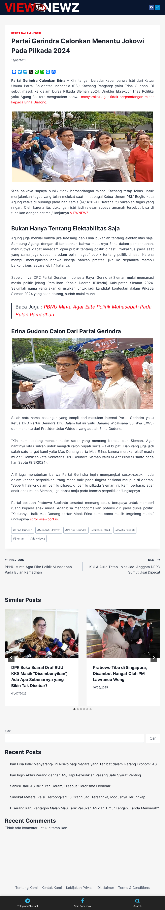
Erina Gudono (22, 530)
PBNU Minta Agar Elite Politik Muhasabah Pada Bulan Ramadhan (38, 566)
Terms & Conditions (134, 888)
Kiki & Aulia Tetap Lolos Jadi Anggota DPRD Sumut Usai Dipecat (124, 566)
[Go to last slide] (11, 657)
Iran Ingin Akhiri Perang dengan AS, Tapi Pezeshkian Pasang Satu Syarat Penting (75, 775)
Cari (8, 731)
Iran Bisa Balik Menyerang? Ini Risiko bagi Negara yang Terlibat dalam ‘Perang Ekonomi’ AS (83, 764)
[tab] (74, 709)
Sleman (19, 538)
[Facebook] (151, 7)
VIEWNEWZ (79, 213)
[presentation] (41, 633)
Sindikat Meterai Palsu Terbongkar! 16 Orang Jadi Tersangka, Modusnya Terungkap (77, 797)
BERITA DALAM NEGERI (26, 33)
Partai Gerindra (76, 530)
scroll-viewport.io (44, 519)
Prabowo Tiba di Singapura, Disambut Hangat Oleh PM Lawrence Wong (120, 673)
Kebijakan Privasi (79, 888)
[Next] (154, 657)
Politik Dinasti (125, 530)
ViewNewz (37, 538)
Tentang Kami (26, 888)
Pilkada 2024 (101, 530)
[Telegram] (157, 7)
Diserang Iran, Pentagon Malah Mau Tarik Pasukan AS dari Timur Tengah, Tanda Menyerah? (84, 808)
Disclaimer (105, 888)
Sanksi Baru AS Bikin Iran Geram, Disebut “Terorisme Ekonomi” (60, 786)
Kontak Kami (52, 888)
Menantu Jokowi (48, 530)
